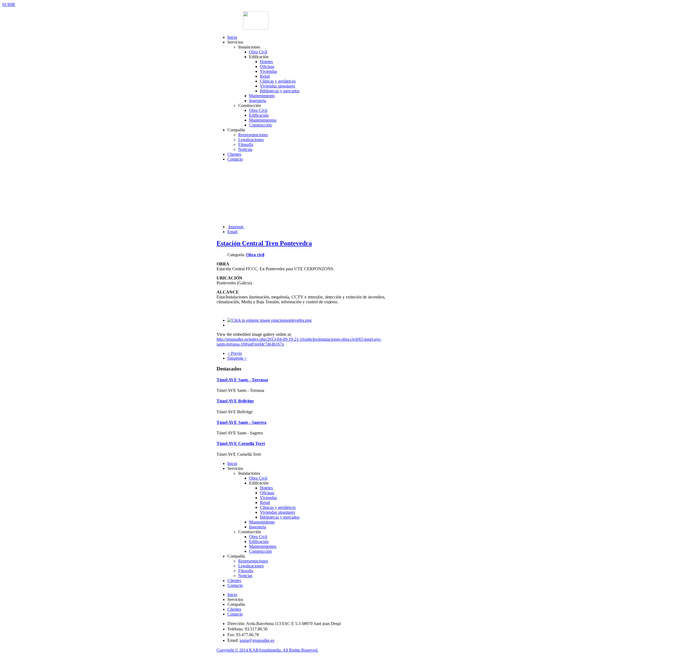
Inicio (232, 37)
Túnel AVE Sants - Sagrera (241, 422)
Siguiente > (237, 358)
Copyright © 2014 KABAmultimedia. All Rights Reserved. (267, 650)
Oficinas (267, 66)
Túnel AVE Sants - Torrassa (242, 380)
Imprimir (235, 227)
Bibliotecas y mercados (279, 91)
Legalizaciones (251, 139)
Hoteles (266, 61)
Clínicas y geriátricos (278, 81)
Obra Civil (258, 52)
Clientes (234, 154)
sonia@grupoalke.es (257, 640)
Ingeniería (257, 100)
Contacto (235, 159)
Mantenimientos (262, 120)
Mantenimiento (262, 95)
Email (232, 231)
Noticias (245, 149)
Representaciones (253, 134)
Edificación (259, 115)
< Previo (234, 353)
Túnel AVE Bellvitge (235, 401)
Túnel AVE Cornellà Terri (241, 443)
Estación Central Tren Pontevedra (264, 243)
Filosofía (245, 144)
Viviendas (268, 71)
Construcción (260, 125)
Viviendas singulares (277, 86)
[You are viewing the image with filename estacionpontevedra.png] (269, 320)
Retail (265, 76)
